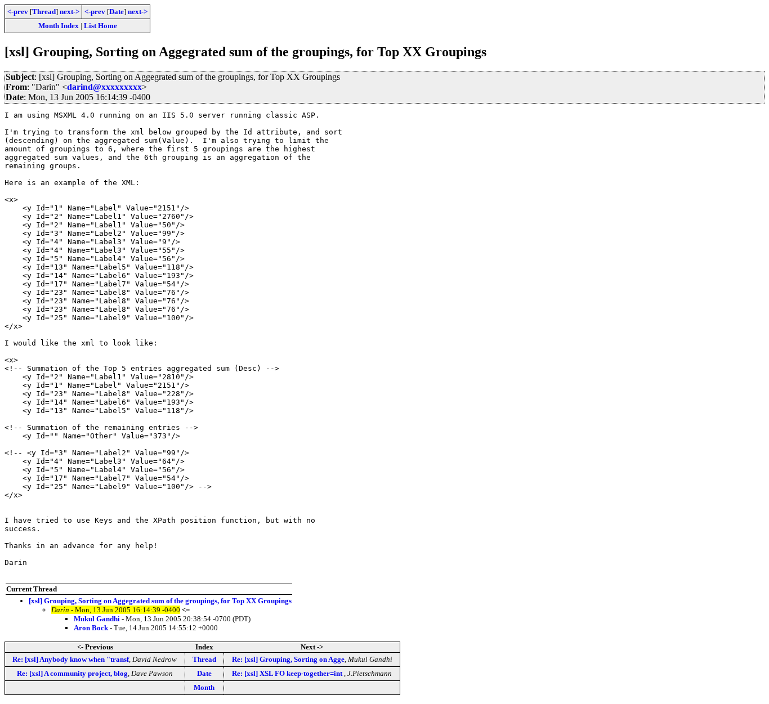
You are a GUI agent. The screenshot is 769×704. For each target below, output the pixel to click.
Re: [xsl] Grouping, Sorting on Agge (288, 659)
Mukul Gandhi (97, 619)
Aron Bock (91, 628)
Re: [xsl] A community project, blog (72, 673)
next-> (69, 11)
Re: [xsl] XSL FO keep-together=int (288, 673)
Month (204, 687)
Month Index (58, 25)
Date (116, 11)
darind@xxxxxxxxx (104, 87)
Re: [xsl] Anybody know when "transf (70, 659)
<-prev (17, 11)
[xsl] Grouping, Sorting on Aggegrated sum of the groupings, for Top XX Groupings (160, 601)
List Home (100, 25)
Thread (44, 11)
